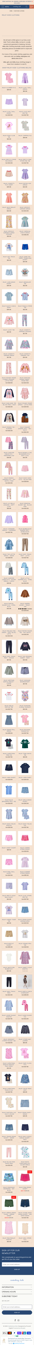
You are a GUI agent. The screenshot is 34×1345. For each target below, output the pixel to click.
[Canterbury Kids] (17, 7)
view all (28, 18)
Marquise (24, 56)
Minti (13, 58)
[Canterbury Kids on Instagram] (18, 1320)
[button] (22, 609)
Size (19, 23)
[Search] (27, 7)
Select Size (22, 27)
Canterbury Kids (13, 1326)
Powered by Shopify (19, 1328)
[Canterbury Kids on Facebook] (15, 1320)
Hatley (18, 56)
